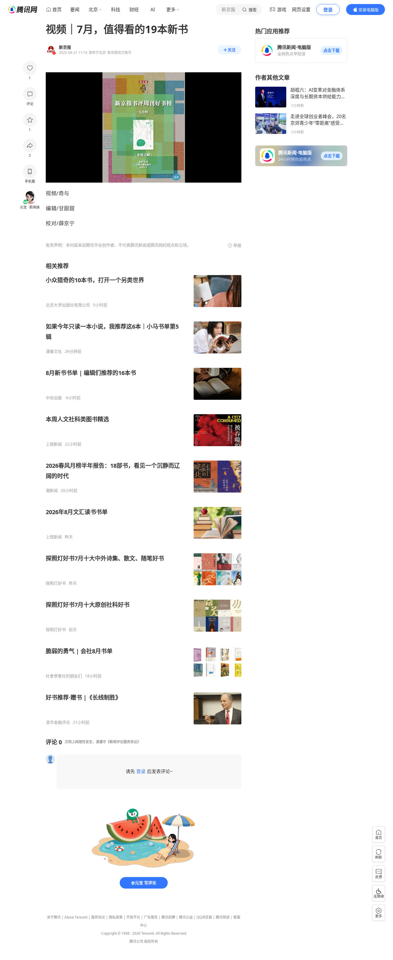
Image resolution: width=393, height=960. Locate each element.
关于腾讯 (54, 917)
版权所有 (151, 941)
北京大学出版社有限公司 (68, 305)
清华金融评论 (58, 722)
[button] (331, 50)
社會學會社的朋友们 (64, 676)
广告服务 (151, 917)
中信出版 (54, 398)
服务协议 (98, 917)
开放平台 (133, 917)
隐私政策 (116, 917)
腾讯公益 (186, 917)
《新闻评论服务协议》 (123, 741)
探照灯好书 (56, 583)
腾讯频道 (223, 917)
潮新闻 (52, 490)
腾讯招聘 (168, 917)
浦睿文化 (54, 351)
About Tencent (75, 917)
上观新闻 (54, 444)
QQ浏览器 (204, 917)
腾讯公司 (136, 941)
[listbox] (143, 493)
